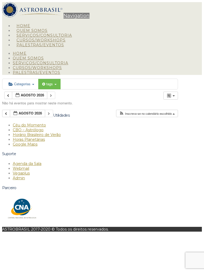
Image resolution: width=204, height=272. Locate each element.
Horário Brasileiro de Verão (37, 134)
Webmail (21, 168)
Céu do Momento (29, 125)
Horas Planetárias (29, 139)
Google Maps (25, 144)
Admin (19, 178)
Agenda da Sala (27, 163)
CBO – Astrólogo (28, 130)
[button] (76, 16)
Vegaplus (21, 173)
